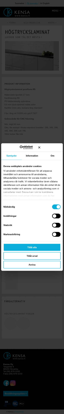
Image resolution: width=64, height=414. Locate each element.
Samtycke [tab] (11, 155)
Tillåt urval (32, 256)
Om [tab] (52, 155)
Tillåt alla (32, 247)
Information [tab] (32, 155)
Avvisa (32, 264)
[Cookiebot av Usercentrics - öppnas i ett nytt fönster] (23, 147)
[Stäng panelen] (49, 147)
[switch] (56, 216)
